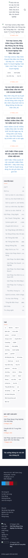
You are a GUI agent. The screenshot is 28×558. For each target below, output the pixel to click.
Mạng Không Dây (14, 245)
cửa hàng (7, 350)
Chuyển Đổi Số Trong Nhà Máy (12, 429)
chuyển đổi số (18, 338)
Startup (6, 379)
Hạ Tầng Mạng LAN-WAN (13, 230)
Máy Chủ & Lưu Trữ (11, 249)
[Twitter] (3, 483)
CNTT (6, 187)
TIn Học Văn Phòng (11, 298)
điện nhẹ (7, 401)
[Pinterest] (11, 483)
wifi (18, 390)
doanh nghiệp (17, 72)
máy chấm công (10, 76)
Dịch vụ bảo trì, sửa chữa (13, 195)
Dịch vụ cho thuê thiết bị (13, 199)
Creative (7, 346)
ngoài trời (7, 368)
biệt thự (11, 327)
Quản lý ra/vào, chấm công (14, 295)
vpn (18, 387)
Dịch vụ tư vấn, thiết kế (13, 210)
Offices (20, 372)
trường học (7, 383)
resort (13, 375)
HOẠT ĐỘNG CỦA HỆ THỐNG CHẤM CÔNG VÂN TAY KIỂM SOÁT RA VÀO (14, 120)
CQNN (14, 342)
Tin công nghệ (8, 310)
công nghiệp (15, 346)
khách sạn (10, 361)
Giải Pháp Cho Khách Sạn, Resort (15, 270)
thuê (20, 379)
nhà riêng (7, 372)
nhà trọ (14, 372)
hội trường (19, 357)
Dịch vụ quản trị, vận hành (14, 203)
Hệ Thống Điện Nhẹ (14, 242)
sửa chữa (13, 379)
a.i (5, 327)
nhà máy (14, 368)
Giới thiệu (7, 306)
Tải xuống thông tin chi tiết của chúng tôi (14, 454)
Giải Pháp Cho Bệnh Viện (15, 259)
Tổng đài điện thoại (14, 302)
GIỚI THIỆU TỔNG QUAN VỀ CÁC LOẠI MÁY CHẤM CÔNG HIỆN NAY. (14, 153)
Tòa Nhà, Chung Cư (13, 291)
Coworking (7, 342)
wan (14, 390)
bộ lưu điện (15, 331)
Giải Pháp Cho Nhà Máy (15, 281)
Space (19, 375)
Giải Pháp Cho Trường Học (14, 286)
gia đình (12, 353)
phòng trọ (7, 375)
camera (9, 72)
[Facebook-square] (7, 483)
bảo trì (17, 327)
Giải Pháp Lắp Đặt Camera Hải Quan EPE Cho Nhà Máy (14, 439)
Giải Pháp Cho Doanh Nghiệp (14, 264)
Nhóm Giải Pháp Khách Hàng (13, 254)
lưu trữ (17, 361)
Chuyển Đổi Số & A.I (11, 226)
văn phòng (7, 390)
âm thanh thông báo (10, 394)
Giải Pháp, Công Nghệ (11, 214)
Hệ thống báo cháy (9, 357)
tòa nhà (15, 383)
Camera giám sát (14, 222)
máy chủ (19, 76)
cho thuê (13, 335)
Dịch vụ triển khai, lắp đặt (14, 206)
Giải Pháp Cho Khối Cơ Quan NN (14, 276)
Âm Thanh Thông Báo (14, 218)
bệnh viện (7, 331)
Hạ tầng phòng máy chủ (14, 234)
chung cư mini (8, 338)
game (6, 353)
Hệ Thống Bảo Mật (11, 238)
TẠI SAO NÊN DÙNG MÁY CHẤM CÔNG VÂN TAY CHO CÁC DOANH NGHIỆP (14, 89)
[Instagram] (15, 483)
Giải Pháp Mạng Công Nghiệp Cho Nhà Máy (13, 420)
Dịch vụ (6, 191)
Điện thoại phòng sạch (10, 398)
